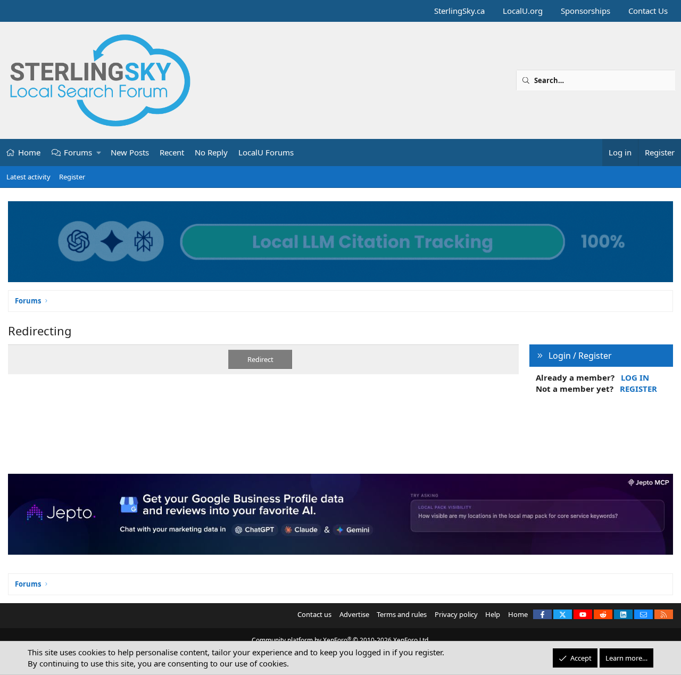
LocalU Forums (266, 152)
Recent (172, 152)
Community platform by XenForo (341, 640)
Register (72, 177)
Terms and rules (402, 614)
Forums (78, 152)
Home (29, 152)
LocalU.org (523, 10)
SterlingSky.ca (459, 10)
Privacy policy (456, 614)
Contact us (314, 614)
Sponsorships (585, 10)
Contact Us (648, 10)
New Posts (130, 152)
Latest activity (28, 177)
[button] (99, 152)
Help (492, 614)
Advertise (354, 614)
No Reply (211, 152)
